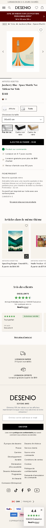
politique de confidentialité (23, 433)
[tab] (6, 77)
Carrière (17, 452)
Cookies (28, 464)
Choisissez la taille (10, 115)
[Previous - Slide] (3, 51)
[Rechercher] (9, 8)
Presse (18, 448)
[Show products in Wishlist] (36, 8)
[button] (34, 516)
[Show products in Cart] (42, 8)
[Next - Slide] (43, 51)
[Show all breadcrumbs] (4, 24)
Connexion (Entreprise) (11, 483)
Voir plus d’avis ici (23, 337)
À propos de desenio (12, 444)
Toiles (13, 24)
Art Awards (16, 478)
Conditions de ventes (34, 460)
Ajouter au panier (23, 142)
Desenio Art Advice (33, 444)
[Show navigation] (4, 8)
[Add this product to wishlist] (41, 30)
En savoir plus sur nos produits (23, 202)
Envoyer (23, 427)
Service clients (31, 448)
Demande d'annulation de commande (34, 476)
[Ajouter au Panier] (26, 256)
